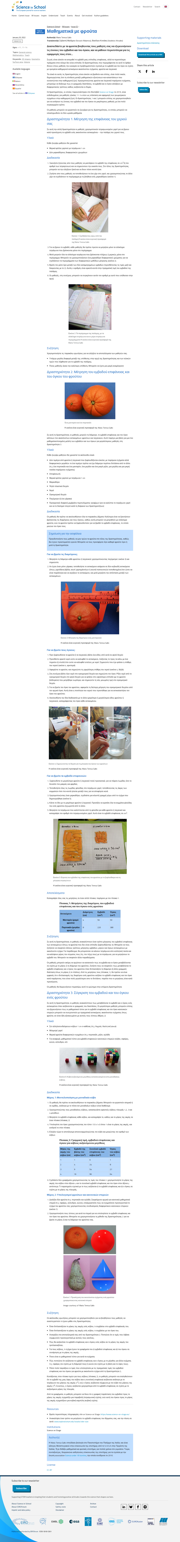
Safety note (61, 1506)
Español (18, 88)
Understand (53, 15)
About (77, 15)
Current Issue (24, 15)
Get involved (87, 15)
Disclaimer (60, 1509)
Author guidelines (101, 15)
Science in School (53, 26)
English (17, 74)
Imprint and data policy (21, 1509)
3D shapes (26, 59)
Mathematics (18, 55)
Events (70, 15)
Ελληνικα (18, 77)
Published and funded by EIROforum (25, 1531)
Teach (62, 15)
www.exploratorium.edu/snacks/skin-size (71, 1421)
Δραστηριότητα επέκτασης (148, 42)
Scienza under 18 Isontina (75, 1455)
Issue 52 (74, 26)
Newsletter (147, 6)
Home (14, 15)
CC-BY (49, 1469)
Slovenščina (19, 85)
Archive (93, 1503)
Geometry (36, 59)
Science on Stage (107, 92)
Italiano (17, 81)
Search (157, 6)
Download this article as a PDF (150, 54)
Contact (137, 6)
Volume (27, 62)
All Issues (35, 15)
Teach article (40, 31)
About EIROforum (19, 1506)
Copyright (60, 1503)
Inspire (44, 15)
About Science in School (21, 1503)
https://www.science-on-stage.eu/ (115, 1414)
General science (25, 52)
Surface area (18, 62)
